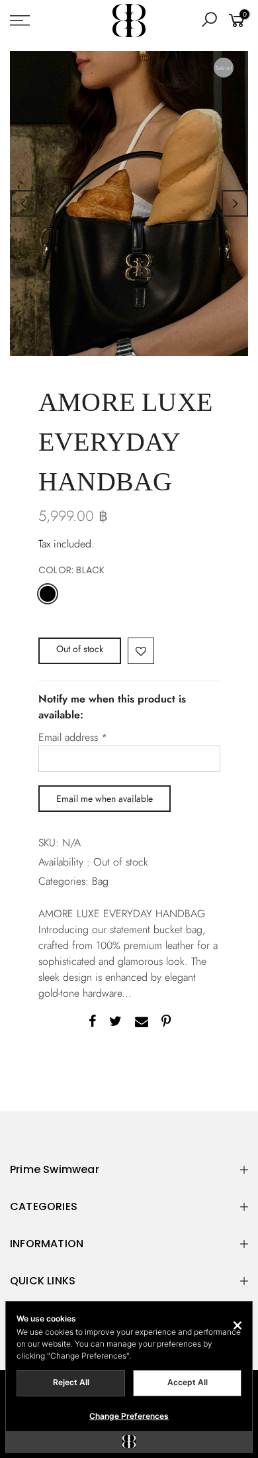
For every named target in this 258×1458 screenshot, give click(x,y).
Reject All (71, 1382)
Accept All (187, 1382)
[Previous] (24, 203)
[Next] (235, 203)
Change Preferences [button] (129, 1416)
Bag (100, 881)
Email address (72, 737)
